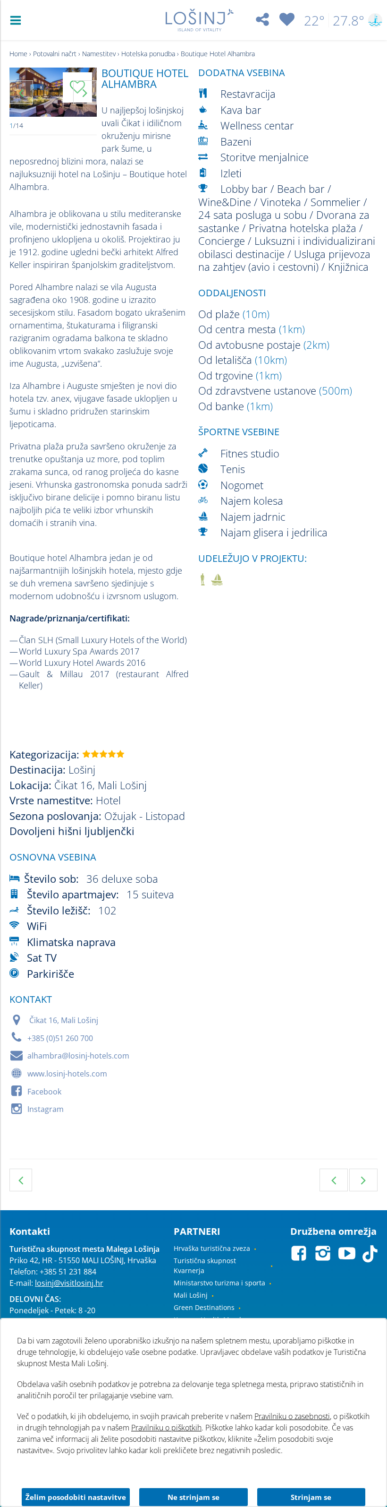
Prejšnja (334, 1180)
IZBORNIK (17, 20)
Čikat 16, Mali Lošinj (63, 1020)
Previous (21, 92)
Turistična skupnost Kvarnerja (205, 1265)
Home (18, 53)
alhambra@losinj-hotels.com (78, 1056)
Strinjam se (311, 1497)
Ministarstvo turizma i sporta (219, 1282)
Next (85, 92)
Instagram (45, 1109)
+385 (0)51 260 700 (60, 1038)
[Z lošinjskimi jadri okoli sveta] (216, 581)
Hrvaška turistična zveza (212, 1248)
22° (314, 20)
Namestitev (99, 53)
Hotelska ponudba (148, 53)
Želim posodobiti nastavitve (75, 1497)
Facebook (44, 1091)
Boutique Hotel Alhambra (218, 53)
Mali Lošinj (191, 1295)
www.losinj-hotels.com (67, 1073)
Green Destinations (204, 1307)
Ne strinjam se (193, 1497)
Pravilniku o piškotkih (166, 1427)
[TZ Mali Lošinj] (199, 20)
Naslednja (363, 1180)
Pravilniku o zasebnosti (292, 1416)
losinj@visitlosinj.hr (69, 1283)
